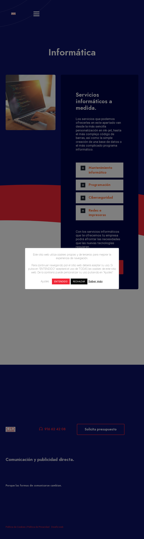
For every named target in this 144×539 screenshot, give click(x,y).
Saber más (95, 281)
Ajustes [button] (45, 281)
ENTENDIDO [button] (61, 281)
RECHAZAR (79, 281)
